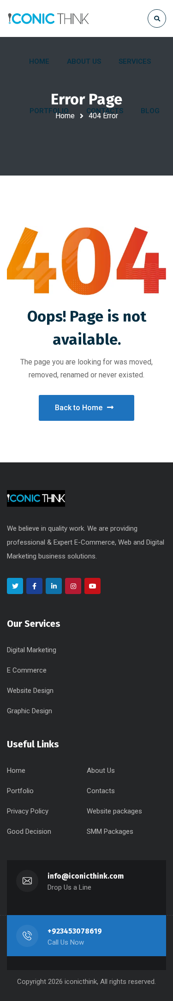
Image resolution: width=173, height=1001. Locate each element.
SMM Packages (110, 831)
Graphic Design (29, 711)
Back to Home (78, 407)
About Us (101, 770)
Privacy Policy (27, 811)
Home (16, 770)
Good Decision (29, 831)
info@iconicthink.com (86, 876)
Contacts (101, 791)
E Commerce (27, 670)
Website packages (114, 811)
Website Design (30, 690)
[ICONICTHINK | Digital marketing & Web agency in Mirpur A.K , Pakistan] (48, 18)
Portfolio (20, 791)
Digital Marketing (31, 650)
